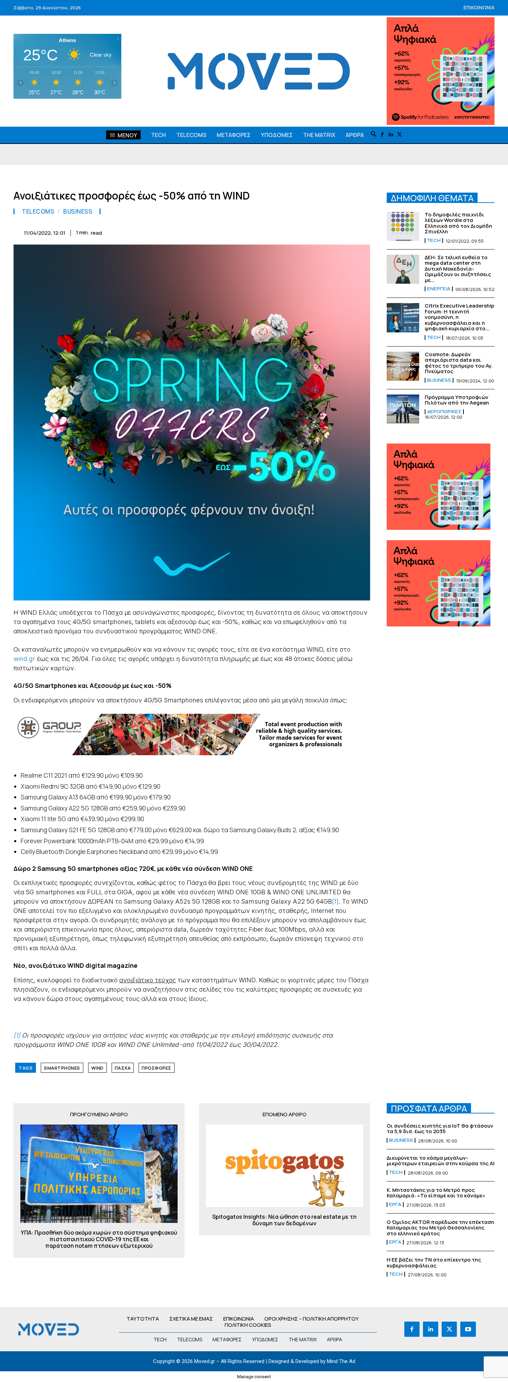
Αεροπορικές (444, 411)
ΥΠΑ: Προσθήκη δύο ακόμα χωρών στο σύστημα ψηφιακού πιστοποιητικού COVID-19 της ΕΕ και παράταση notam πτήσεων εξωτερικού (99, 1239)
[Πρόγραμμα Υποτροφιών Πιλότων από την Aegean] (403, 409)
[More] (363, 232)
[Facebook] (382, 134)
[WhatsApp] (267, 232)
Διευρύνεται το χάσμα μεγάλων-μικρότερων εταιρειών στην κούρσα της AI (441, 1160)
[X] (399, 134)
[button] (373, 134)
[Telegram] (315, 232)
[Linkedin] (391, 134)
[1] (335, 901)
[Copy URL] (347, 232)
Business (77, 211)
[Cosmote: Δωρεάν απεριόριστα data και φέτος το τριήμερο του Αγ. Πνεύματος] (403, 366)
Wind (97, 1068)
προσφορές (156, 1068)
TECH (434, 240)
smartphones (62, 1068)
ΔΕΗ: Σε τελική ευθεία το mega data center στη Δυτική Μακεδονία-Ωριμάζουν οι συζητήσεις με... (458, 269)
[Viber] (331, 232)
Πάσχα (123, 1068)
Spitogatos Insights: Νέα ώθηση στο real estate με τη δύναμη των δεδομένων (284, 1220)
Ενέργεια (438, 288)
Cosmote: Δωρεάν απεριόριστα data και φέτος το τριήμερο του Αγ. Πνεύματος (459, 363)
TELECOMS (38, 211)
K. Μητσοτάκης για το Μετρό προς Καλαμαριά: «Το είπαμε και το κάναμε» (436, 1192)
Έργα (395, 1204)
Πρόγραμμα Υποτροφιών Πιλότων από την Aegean (457, 400)
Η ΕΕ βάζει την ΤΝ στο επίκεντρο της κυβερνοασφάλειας (434, 1262)
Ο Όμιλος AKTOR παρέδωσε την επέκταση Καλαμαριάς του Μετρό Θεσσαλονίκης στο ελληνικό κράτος (440, 1227)
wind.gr (24, 658)
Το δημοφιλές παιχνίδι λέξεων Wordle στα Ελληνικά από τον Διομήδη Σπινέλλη (458, 223)
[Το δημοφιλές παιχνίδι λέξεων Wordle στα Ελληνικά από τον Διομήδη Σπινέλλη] (403, 226)
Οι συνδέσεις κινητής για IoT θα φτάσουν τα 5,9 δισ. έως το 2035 (440, 1128)
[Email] (299, 232)
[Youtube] (468, 1329)
